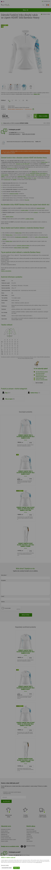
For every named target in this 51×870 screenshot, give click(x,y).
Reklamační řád (4, 834)
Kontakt (28, 839)
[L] (19, 100)
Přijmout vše (16, 867)
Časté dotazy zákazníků (31, 831)
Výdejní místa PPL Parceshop (32, 832)
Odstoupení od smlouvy (6, 829)
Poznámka (3, 580)
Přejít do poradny (39, 382)
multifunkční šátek (22, 176)
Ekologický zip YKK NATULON (23, 163)
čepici (35, 178)
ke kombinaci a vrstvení (12, 168)
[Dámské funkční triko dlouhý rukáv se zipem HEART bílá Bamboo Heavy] (4, 87)
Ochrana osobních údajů (6, 837)
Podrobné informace (38, 862)
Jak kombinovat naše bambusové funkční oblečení (41, 375)
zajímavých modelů (41, 208)
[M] (16, 100)
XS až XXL (27, 200)
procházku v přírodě (30, 174)
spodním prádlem (24, 210)
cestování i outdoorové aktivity (23, 245)
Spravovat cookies (5, 865)
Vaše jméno (3, 575)
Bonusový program (30, 829)
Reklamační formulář (5, 832)
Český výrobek (29, 837)
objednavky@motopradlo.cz (14, 134)
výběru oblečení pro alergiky (9, 152)
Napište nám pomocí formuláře (28, 134)
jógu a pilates (39, 174)
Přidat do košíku (43, 116)
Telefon (3, 601)
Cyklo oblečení (29, 841)
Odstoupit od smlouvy (30, 845)
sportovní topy (7, 179)
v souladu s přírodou (29, 218)
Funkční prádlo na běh (40, 378)
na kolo (44, 174)
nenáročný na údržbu (14, 193)
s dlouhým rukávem (9, 216)
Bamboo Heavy (44, 162)
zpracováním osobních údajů (14, 792)
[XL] (23, 100)
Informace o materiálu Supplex (41, 379)
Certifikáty (28, 834)
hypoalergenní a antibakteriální (21, 237)
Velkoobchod (29, 836)
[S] (12, 100)
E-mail (2, 596)
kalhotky (14, 179)
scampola (36, 212)
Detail (30, 442)
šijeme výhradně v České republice (21, 247)
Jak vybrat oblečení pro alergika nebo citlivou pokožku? (42, 372)
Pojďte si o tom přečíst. (6, 271)
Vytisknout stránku (46, 14)
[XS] (8, 100)
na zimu (26, 168)
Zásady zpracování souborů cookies (8, 839)
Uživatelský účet (46, 1)
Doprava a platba (4, 841)
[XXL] (27, 100)
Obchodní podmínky (5, 836)
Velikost (3, 100)
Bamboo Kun (34, 171)
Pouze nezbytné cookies (7, 867)
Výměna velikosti (4, 831)
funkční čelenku (27, 178)
